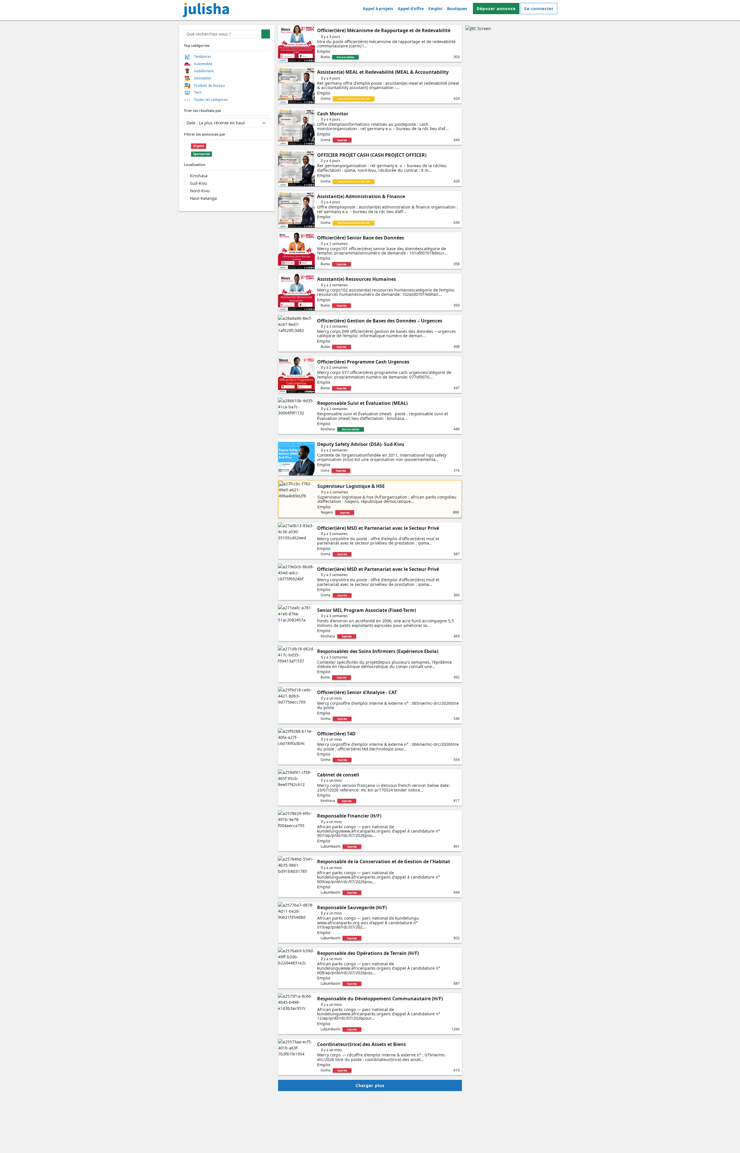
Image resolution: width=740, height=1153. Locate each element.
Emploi (435, 8)
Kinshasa (199, 175)
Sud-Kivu (198, 183)
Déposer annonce (496, 8)
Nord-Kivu (200, 190)
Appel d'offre (411, 8)
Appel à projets (378, 8)
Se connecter (539, 8)
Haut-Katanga (203, 198)
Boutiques (457, 8)
